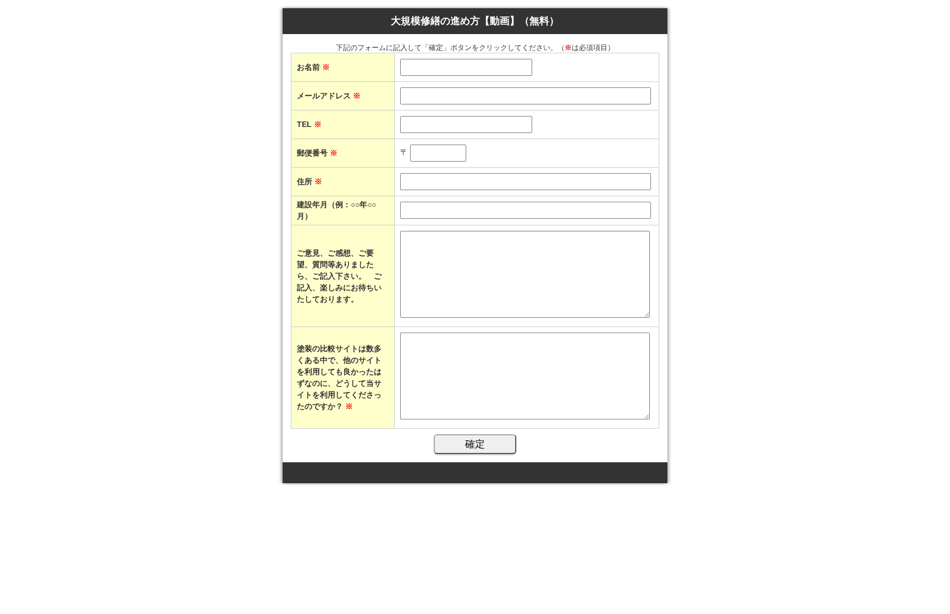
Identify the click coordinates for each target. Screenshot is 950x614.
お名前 (313, 67)
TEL (309, 124)
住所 (309, 181)
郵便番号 (317, 152)
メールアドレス (329, 95)
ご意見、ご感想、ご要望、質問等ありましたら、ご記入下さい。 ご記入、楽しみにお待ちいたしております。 (339, 275)
